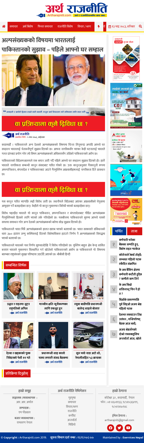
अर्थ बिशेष (28, 26)
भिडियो (72, 424)
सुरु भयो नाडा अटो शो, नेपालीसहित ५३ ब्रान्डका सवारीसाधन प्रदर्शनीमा (88, 358)
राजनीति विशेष (65, 26)
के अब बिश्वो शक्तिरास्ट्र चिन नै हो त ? (129, 289)
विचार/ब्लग (72, 406)
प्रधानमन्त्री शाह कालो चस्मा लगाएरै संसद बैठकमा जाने (53, 358)
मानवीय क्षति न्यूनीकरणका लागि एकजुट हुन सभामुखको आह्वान (53, 309)
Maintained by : (123, 437)
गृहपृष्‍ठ (72, 397)
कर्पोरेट (72, 415)
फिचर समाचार (45, 26)
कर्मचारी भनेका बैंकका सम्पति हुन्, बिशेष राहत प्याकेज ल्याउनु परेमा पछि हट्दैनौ (129, 249)
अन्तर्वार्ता (72, 420)
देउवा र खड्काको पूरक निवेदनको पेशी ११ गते (18, 355)
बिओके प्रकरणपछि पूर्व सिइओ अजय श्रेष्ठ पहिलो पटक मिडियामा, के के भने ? (130, 308)
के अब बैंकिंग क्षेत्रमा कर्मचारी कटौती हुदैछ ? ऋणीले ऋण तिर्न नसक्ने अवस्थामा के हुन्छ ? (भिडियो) (130, 278)
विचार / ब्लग (84, 26)
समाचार (14, 26)
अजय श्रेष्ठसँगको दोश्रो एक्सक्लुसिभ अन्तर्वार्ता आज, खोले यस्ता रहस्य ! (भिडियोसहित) (130, 338)
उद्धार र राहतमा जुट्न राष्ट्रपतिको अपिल (18, 306)
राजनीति (72, 411)
